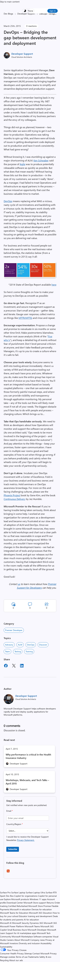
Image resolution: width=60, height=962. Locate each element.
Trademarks (33, 956)
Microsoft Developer (37, 929)
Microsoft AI (6, 922)
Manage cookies (7, 956)
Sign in (53, 10)
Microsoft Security (20, 922)
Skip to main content (10, 1)
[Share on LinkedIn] (22, 666)
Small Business (14, 929)
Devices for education (42, 909)
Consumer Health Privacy (12, 953)
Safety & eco (45, 956)
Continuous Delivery (14, 499)
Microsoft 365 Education (40, 912)
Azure (24, 929)
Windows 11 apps (38, 899)
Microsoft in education (20, 909)
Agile (22, 164)
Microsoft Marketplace (22, 936)
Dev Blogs (8, 13)
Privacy (53, 953)
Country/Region (14, 824)
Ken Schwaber (41, 160)
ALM (20, 644)
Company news (37, 939)
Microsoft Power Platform (12, 926)
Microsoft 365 (50, 922)
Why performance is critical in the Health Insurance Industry (28, 756)
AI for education (31, 919)
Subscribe (12, 849)
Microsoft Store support (35, 902)
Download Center (14, 902)
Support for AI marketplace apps (21, 933)
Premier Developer (13, 630)
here (54, 284)
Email (9, 810)
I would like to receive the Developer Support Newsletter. (27, 838)
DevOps (8, 201)
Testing (17, 651)
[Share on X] (14, 666)
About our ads (16, 960)
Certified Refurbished (18, 906)
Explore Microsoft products (16, 899)
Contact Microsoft (40, 953)
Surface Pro (5, 892)
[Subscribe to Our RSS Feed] (8, 872)
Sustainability (6, 946)
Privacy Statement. (25, 840)
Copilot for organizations (25, 895)
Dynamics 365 (36, 922)
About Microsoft (22, 939)
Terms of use (22, 956)
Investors (14, 943)
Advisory (9, 644)
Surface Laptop (18, 892)
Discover (43, 644)
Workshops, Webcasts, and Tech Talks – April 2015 (27, 781)
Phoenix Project (12, 495)
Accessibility (46, 943)
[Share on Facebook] (6, 666)
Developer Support (26, 13)
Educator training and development (35, 916)
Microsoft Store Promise (39, 906)
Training (29, 651)
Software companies (42, 936)
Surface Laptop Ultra (35, 892)
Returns (50, 902)
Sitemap (28, 953)
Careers (10, 939)
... (55, 13)
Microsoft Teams (32, 926)
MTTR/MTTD (25, 317)
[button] (30, 277)
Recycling (4, 960)
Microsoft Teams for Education (14, 912)
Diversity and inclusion (29, 943)
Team (7, 651)
